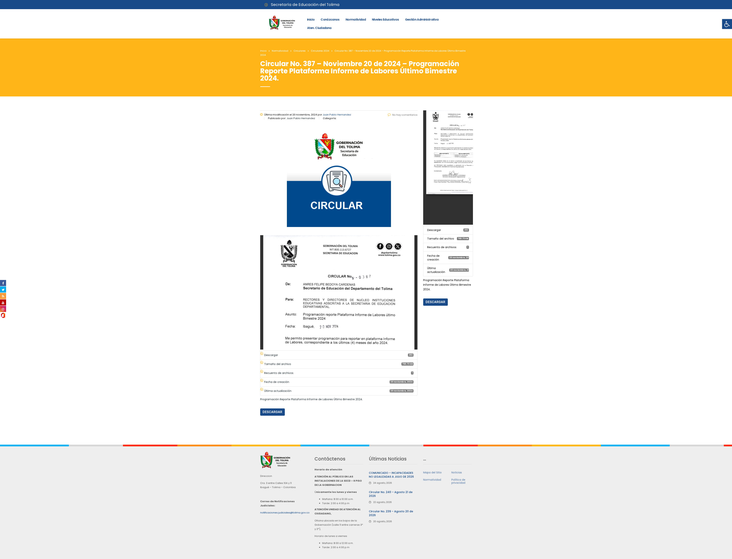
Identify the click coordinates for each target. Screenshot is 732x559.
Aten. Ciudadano (319, 28)
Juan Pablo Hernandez (337, 114)
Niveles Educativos (385, 19)
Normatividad (356, 19)
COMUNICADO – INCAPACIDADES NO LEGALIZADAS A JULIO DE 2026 (391, 475)
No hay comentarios (404, 115)
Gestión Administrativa (422, 19)
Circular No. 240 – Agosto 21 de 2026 (391, 494)
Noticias (456, 472)
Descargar (272, 412)
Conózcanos (330, 19)
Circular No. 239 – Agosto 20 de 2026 (391, 513)
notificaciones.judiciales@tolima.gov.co (285, 512)
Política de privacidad (458, 481)
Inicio (311, 19)
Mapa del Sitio (432, 472)
